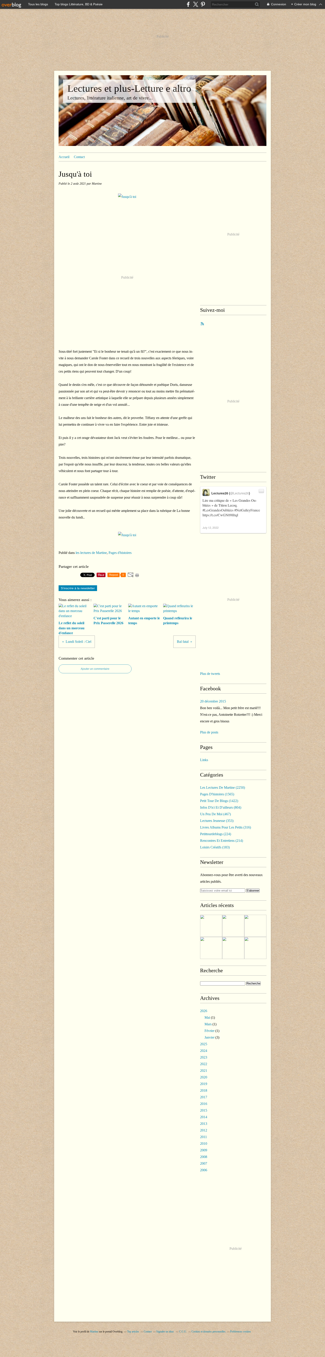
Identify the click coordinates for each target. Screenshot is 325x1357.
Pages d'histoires (120, 553)
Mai (207, 1017)
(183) (215, 847)
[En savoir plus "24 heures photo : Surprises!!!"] (255, 948)
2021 (203, 1070)
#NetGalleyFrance (247, 510)
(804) (220, 807)
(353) (216, 821)
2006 (203, 1170)
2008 (203, 1157)
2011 (203, 1137)
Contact (79, 157)
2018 (203, 1090)
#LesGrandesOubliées (218, 510)
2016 (203, 1104)
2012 (203, 1130)
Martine (94, 1331)
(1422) (219, 801)
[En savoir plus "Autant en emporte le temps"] (233, 948)
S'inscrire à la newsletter (78, 588)
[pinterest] (203, 4)
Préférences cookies (240, 1331)
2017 (203, 1097)
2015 (203, 1110)
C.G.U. (183, 1331)
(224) (215, 834)
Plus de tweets (210, 674)
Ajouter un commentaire (95, 668)
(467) (215, 814)
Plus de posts (209, 732)
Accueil (64, 157)
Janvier (209, 1037)
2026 (203, 1011)
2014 (203, 1117)
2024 (203, 1051)
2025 (203, 1044)
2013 (203, 1123)
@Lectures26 (239, 493)
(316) (225, 827)
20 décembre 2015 (213, 701)
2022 (203, 1064)
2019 (203, 1084)
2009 (203, 1150)
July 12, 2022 (211, 527)
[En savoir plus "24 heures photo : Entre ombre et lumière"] (211, 926)
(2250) (222, 787)
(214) (221, 840)
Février (209, 1031)
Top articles (133, 1331)
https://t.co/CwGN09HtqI (220, 515)
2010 (203, 1143)
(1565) (217, 794)
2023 (203, 1057)
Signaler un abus (165, 1331)
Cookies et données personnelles (208, 1331)
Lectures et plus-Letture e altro (129, 88)
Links (204, 760)
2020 (203, 1077)
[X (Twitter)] (195, 4)
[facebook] (188, 4)
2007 (203, 1163)
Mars (208, 1024)
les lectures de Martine (91, 553)
